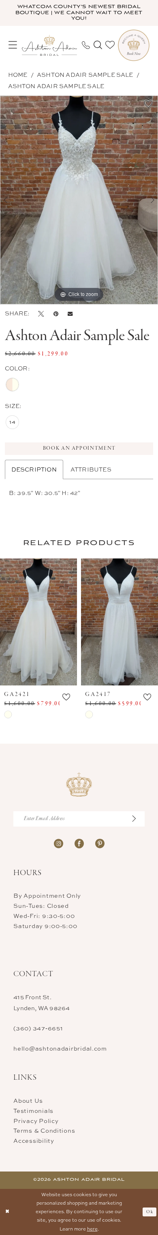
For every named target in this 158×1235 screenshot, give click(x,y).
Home (18, 74)
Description (34, 469)
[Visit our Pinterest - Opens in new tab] (100, 843)
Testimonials (33, 1110)
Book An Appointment (79, 448)
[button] (13, 45)
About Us (28, 1100)
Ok (149, 1212)
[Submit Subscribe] (138, 818)
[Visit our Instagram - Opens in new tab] (58, 843)
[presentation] (38, 621)
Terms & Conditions (44, 1130)
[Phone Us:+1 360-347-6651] (86, 45)
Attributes (90, 469)
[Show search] (97, 45)
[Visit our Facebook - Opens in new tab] (79, 843)
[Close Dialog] (7, 1212)
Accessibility (33, 1140)
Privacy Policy (35, 1121)
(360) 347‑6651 (38, 1028)
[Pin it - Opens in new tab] (56, 313)
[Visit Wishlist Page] (110, 45)
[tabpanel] (79, 200)
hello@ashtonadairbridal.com (60, 1048)
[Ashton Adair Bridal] (49, 45)
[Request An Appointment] (133, 45)
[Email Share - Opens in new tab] (70, 313)
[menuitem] (13, 45)
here (92, 1229)
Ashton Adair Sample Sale (85, 74)
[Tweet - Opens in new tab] (41, 313)
